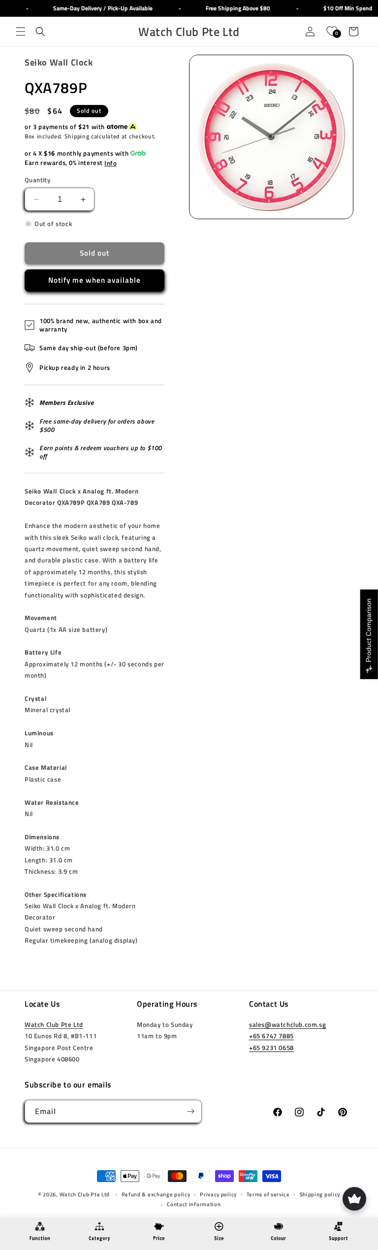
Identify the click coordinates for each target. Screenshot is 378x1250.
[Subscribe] (190, 1111)
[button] (21, 31)
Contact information (193, 1204)
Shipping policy (320, 1194)
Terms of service (268, 1194)
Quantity (37, 180)
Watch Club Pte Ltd (54, 1024)
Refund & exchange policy (156, 1194)
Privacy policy (218, 1194)
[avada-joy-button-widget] (354, 1199)
